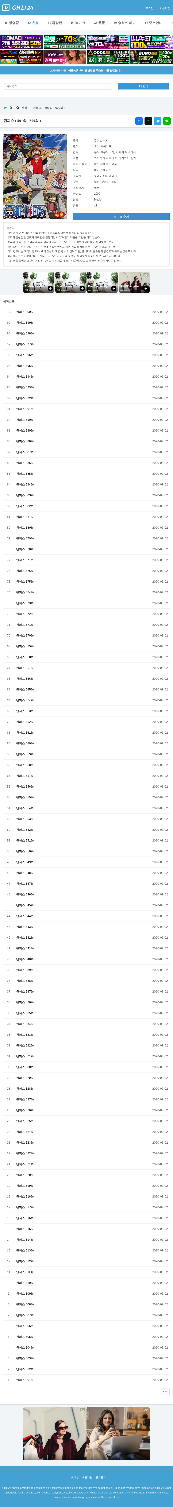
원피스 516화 (25, 1218)
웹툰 (101, 23)
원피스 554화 (25, 808)
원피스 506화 (25, 1326)
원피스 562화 (25, 721)
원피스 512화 (25, 1261)
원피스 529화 (25, 1077)
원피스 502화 (25, 1369)
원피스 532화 (25, 1045)
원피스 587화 (25, 452)
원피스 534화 (25, 1024)
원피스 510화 (25, 1282)
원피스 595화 (25, 365)
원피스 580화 (25, 527)
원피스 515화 (25, 1229)
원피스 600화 (25, 312)
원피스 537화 (25, 991)
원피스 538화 (25, 980)
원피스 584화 (25, 484)
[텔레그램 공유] (157, 121)
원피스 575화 (25, 581)
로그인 (149, 8)
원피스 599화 (25, 322)
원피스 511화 (24, 1272)
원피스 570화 (25, 635)
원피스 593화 (25, 387)
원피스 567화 (25, 668)
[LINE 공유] (167, 121)
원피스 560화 (25, 743)
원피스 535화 (25, 1013)
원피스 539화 (25, 970)
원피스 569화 (25, 646)
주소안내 (155, 23)
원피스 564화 (25, 700)
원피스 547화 (25, 883)
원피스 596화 (25, 355)
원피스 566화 (25, 678)
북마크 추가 (121, 216)
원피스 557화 (25, 775)
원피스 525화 (25, 1121)
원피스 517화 (25, 1207)
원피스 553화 (25, 819)
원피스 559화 (25, 754)
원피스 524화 (25, 1131)
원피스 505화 (25, 1336)
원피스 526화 (25, 1110)
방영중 (13, 23)
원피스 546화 (25, 894)
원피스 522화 (25, 1153)
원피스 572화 (25, 614)
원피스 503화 (25, 1358)
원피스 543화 (25, 926)
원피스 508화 (25, 1304)
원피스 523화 (25, 1142)
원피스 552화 (25, 829)
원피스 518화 (25, 1196)
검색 (145, 86)
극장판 (56, 23)
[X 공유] (148, 121)
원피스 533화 (25, 1034)
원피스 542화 (25, 937)
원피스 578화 (25, 549)
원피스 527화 (25, 1099)
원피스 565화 (25, 689)
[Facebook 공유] (139, 121)
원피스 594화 (25, 376)
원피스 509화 (25, 1293)
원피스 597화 (25, 344)
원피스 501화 (25, 1380)
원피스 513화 (25, 1250)
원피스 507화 (25, 1315)
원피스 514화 (25, 1239)
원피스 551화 (25, 840)
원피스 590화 (25, 419)
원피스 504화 (25, 1347)
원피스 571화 (25, 624)
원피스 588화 (25, 441)
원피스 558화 (25, 765)
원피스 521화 (25, 1164)
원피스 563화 (25, 711)
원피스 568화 (25, 657)
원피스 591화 (25, 409)
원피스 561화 (25, 732)
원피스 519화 (25, 1185)
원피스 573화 (25, 603)
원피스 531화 (25, 1056)
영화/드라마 (126, 23)
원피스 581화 (25, 516)
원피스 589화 (25, 430)
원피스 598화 (25, 333)
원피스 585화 (25, 473)
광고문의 (101, 1477)
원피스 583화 (25, 495)
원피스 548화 (25, 872)
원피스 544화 (25, 916)
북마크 (79, 23)
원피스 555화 (25, 797)
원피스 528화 (25, 1088)
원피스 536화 (25, 1002)
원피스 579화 (25, 538)
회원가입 (165, 8)
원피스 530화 (25, 1067)
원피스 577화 (25, 560)
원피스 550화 (25, 851)
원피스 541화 (25, 948)
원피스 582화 (25, 506)
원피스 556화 (25, 786)
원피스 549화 (25, 862)
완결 (35, 23)
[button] (165, 1392)
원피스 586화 (25, 463)
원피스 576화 (25, 570)
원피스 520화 (25, 1175)
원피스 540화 (25, 959)
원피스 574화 (25, 592)
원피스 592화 (25, 398)
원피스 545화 (25, 905)
